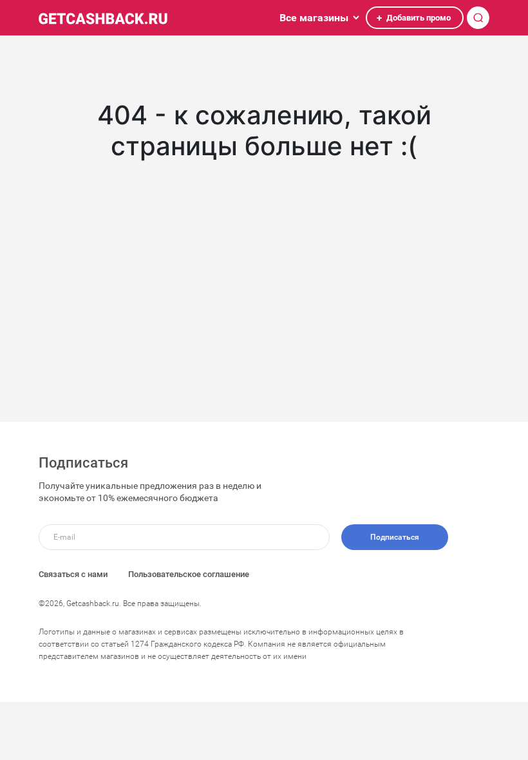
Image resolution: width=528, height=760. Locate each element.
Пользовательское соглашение (188, 574)
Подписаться (394, 537)
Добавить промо (414, 18)
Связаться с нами (73, 574)
